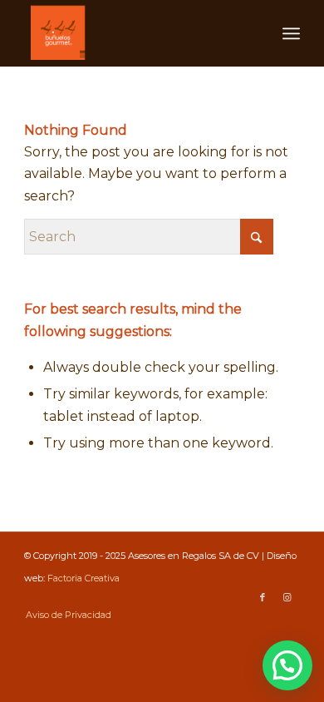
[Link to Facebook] (262, 597)
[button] (287, 665)
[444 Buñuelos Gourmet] (134, 33)
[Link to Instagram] (287, 597)
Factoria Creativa (83, 578)
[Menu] (291, 33)
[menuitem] (291, 33)
